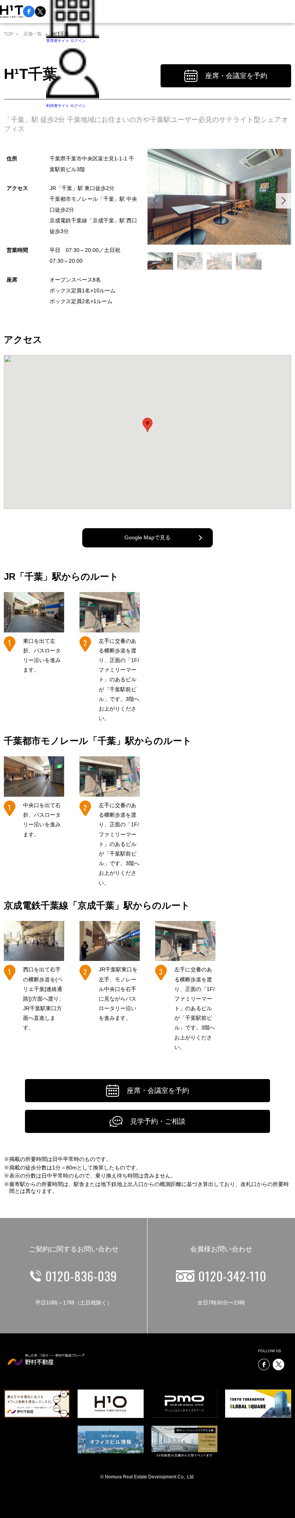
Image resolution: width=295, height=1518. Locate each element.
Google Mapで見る (147, 537)
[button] (283, 201)
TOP (8, 34)
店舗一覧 (32, 34)
